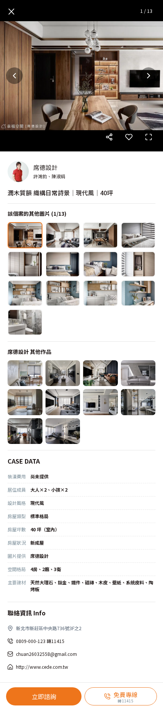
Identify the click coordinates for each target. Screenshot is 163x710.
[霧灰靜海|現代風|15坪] (62, 373)
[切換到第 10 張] (62, 293)
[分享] (109, 137)
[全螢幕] (148, 137)
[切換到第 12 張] (138, 293)
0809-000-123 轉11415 (40, 641)
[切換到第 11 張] (100, 293)
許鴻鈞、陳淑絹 (49, 176)
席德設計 (45, 167)
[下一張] (148, 75)
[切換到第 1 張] (25, 235)
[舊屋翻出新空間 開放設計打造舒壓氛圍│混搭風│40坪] (25, 431)
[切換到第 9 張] (25, 293)
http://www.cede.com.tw (42, 666)
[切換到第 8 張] (138, 264)
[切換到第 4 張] (138, 235)
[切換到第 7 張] (100, 264)
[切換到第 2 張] (62, 235)
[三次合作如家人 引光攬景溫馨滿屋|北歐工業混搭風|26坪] (25, 402)
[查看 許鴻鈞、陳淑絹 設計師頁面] (18, 171)
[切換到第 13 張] (25, 322)
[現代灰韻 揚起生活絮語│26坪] (138, 373)
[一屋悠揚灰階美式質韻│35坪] (100, 402)
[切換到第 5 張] (25, 264)
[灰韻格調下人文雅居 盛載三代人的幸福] (62, 431)
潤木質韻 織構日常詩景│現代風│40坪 (60, 192)
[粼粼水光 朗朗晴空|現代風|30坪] (138, 402)
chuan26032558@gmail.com (46, 654)
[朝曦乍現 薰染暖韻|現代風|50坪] (62, 402)
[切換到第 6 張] (62, 264)
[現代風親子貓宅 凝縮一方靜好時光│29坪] (100, 373)
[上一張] (14, 75)
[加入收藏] (129, 137)
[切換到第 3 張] (100, 235)
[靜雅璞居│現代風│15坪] (25, 373)
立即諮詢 (44, 696)
